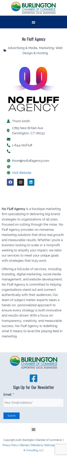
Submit (11, 415)
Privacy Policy (10, 445)
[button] (33, 22)
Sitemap (24, 445)
